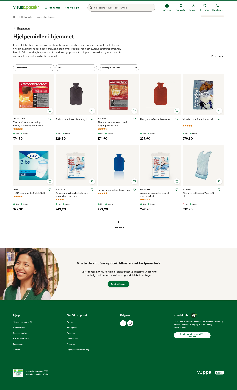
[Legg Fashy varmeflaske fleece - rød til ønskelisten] (177, 119)
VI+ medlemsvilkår (21, 338)
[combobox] (121, 8)
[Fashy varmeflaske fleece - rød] (160, 94)
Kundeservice (19, 327)
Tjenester (71, 333)
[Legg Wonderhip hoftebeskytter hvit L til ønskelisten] (219, 119)
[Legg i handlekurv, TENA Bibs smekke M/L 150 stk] (50, 181)
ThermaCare (19, 119)
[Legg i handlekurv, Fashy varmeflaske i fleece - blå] (134, 181)
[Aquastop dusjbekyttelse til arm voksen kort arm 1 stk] (76, 165)
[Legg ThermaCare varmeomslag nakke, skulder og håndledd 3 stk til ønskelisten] (50, 119)
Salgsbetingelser (20, 333)
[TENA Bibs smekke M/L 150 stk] (33, 165)
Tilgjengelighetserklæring (78, 349)
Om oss (70, 322)
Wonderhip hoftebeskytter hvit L (198, 121)
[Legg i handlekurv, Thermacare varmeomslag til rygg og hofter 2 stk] (134, 111)
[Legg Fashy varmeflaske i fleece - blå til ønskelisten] (134, 190)
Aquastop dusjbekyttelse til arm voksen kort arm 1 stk (72, 195)
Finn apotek (72, 327)
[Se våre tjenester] (118, 274)
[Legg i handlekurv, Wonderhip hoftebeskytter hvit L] (219, 111)
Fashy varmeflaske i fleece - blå (114, 190)
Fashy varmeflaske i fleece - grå (72, 119)
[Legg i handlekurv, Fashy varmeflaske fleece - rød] (177, 111)
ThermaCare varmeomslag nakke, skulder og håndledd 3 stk (28, 124)
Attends (187, 189)
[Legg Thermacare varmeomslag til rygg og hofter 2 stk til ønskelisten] (134, 119)
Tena (16, 189)
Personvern (18, 344)
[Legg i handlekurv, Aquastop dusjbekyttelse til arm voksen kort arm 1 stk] (92, 181)
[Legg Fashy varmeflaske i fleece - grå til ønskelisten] (92, 119)
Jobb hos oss (72, 338)
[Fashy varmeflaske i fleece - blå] (118, 165)
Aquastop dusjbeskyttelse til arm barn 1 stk (154, 195)
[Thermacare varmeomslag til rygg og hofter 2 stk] (118, 94)
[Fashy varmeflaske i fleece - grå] (76, 94)
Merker (46, 374)
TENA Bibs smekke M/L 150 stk (29, 193)
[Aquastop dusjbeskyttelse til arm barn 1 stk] (160, 165)
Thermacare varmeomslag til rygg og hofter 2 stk (112, 124)
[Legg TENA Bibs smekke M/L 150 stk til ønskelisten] (50, 190)
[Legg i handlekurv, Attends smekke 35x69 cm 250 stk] (219, 181)
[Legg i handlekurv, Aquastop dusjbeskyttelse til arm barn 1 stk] (177, 181)
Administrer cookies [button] (33, 374)
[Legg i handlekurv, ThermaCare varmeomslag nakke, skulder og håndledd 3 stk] (50, 111)
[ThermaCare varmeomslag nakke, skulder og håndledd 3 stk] (33, 94)
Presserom (71, 344)
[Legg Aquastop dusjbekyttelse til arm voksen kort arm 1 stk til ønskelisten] (92, 190)
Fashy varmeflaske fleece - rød (155, 119)
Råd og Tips (72, 7)
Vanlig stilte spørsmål (22, 322)
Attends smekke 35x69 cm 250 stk (198, 195)
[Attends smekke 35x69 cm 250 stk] (203, 165)
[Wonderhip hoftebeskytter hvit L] (203, 94)
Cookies (16, 349)
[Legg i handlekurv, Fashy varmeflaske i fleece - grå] (92, 111)
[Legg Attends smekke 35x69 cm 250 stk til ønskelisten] (219, 190)
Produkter (54, 7)
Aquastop (60, 189)
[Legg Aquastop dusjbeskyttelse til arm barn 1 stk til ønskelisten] (177, 190)
